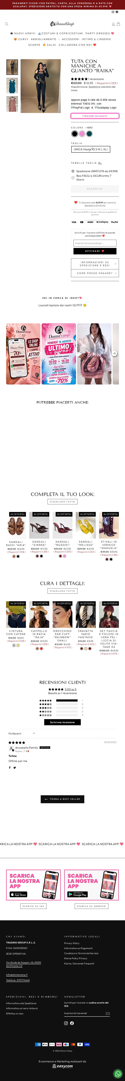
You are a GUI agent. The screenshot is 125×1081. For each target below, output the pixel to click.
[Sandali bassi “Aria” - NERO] (18, 556)
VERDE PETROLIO (89, 134)
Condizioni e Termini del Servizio (81, 953)
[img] (17, 742)
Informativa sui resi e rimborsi (22, 1008)
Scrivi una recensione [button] (62, 722)
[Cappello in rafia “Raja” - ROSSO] (41, 648)
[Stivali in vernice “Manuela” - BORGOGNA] (106, 559)
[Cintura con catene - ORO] (18, 645)
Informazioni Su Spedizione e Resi (95, 264)
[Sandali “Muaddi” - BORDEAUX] (60, 556)
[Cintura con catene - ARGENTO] (13, 645)
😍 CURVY (21, 39)
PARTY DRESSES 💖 (100, 33)
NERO (75, 134)
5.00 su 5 (70, 689)
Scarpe (34, 44)
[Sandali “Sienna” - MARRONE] (37, 556)
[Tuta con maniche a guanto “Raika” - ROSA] (19, 470)
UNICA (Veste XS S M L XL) (91, 149)
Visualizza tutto (62, 502)
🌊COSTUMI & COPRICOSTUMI (60, 33)
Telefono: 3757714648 (18, 980)
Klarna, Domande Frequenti (79, 963)
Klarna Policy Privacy (75, 958)
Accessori (71, 39)
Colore (82, 127)
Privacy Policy (71, 943)
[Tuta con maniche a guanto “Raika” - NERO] (14, 470)
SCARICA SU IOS (33, 906)
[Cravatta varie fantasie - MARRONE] (81, 648)
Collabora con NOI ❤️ (78, 44)
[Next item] (114, 354)
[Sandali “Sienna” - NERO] (41, 556)
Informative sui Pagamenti (78, 948)
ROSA (82, 134)
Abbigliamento (44, 39)
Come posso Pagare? (95, 273)
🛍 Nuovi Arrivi (23, 33)
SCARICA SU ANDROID (91, 906)
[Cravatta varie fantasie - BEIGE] (85, 648)
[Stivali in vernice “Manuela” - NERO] (111, 559)
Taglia (76, 143)
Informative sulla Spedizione (21, 1003)
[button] (79, 79)
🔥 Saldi (49, 44)
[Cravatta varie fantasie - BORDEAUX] (89, 648)
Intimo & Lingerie (96, 39)
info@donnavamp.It (17, 974)
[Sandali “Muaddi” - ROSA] (64, 556)
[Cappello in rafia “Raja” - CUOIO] (37, 648)
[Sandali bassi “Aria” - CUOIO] (13, 556)
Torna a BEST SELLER (64, 799)
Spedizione (94, 86)
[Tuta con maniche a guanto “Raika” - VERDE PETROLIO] (23, 470)
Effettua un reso (14, 1013)
